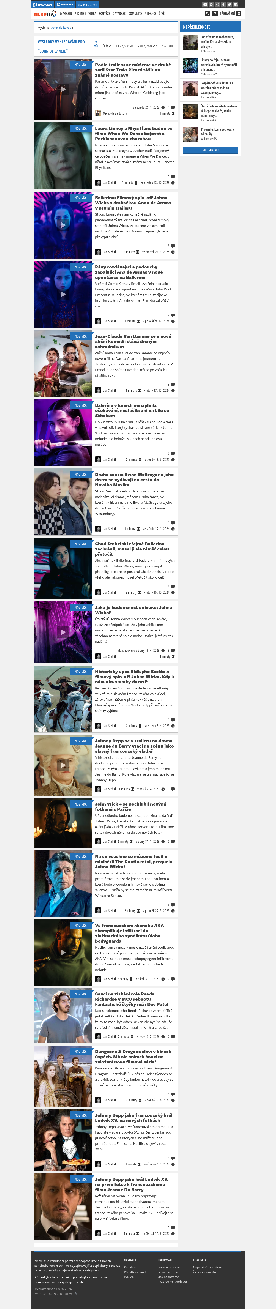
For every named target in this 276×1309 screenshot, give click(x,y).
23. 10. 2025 (155, 182)
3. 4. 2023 (157, 1100)
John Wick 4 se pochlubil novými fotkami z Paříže (130, 806)
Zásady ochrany (169, 1267)
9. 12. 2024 (156, 321)
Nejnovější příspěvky (207, 1267)
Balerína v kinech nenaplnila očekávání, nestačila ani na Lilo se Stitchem (132, 410)
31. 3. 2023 (148, 978)
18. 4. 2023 (139, 650)
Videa (92, 13)
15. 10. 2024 (157, 592)
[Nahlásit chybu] (75, 1294)
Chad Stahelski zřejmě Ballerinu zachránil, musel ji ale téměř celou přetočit (132, 548)
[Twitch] (211, 5)
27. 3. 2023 (156, 910)
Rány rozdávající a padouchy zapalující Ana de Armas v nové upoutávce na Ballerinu (129, 271)
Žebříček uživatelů (205, 1272)
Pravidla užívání (169, 1272)
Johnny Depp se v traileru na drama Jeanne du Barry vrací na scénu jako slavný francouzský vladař (134, 745)
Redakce (150, 13)
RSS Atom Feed (135, 1272)
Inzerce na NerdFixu (172, 1281)
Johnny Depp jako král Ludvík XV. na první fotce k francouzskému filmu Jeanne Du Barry (131, 1184)
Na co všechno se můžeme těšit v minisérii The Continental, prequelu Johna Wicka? (133, 861)
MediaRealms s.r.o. (47, 1288)
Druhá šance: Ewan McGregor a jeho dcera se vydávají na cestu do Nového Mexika (134, 479)
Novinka (81, 65)
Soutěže (104, 13)
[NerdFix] (45, 13)
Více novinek (211, 150)
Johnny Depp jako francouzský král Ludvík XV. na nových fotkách (133, 1117)
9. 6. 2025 (157, 459)
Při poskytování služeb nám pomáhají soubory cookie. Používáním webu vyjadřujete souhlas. (71, 1279)
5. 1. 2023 (157, 1164)
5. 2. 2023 (148, 1036)
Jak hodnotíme (168, 1276)
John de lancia (61, 27)
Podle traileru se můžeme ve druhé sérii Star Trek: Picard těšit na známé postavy (133, 69)
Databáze (119, 13)
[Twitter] (229, 5)
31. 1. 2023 (148, 841)
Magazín (66, 13)
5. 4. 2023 (157, 725)
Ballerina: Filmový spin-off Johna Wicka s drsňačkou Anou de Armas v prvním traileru (133, 202)
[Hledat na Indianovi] (207, 13)
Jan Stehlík (109, 182)
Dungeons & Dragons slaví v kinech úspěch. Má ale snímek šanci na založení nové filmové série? (133, 1056)
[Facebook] (223, 5)
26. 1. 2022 (146, 107)
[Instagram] (217, 5)
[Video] (63, 89)
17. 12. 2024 (157, 390)
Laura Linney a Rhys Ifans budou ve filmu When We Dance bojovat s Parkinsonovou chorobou (133, 133)
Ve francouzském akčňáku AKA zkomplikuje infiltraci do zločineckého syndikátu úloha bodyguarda (129, 933)
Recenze (80, 13)
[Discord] (235, 5)
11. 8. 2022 (156, 1233)
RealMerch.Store (87, 5)
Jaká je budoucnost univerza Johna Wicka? (133, 610)
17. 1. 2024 (156, 528)
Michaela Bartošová (114, 113)
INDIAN (129, 1276)
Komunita (135, 13)
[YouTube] (205, 5)
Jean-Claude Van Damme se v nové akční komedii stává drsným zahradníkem (133, 341)
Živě (162, 13)
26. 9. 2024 (156, 251)
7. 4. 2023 (148, 789)
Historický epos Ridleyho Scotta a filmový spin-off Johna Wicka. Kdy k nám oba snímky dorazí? (134, 676)
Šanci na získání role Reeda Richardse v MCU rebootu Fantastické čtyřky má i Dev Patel (131, 998)
